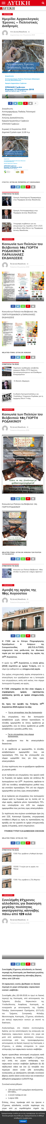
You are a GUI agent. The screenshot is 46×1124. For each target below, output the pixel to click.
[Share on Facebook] (10, 103)
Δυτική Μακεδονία (20, 32)
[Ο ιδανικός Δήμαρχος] (6, 384)
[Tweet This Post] (15, 103)
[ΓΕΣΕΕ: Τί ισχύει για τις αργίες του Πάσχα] (6, 870)
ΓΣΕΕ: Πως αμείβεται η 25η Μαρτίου (26, 880)
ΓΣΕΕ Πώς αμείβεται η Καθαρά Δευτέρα (27, 853)
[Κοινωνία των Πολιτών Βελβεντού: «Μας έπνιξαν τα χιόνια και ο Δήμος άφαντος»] (6, 573)
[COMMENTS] (35, 103)
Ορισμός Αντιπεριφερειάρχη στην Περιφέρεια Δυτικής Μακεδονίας (25, 211)
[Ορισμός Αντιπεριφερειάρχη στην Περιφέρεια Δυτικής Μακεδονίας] (6, 214)
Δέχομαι (23, 1121)
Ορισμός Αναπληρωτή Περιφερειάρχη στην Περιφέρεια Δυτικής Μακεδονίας (27, 198)
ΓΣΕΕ (25, 838)
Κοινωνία (27, 352)
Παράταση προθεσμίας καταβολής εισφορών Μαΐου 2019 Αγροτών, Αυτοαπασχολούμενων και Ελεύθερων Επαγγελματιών (27, 371)
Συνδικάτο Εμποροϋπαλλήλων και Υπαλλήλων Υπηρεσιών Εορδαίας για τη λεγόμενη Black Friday (28, 396)
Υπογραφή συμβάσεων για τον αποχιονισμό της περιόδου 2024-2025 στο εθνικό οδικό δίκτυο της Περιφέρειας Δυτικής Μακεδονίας (28, 227)
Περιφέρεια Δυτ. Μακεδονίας (29, 182)
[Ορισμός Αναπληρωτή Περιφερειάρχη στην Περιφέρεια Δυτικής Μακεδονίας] (6, 201)
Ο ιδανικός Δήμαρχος (21, 381)
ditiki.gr (13, 182)
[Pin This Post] (25, 103)
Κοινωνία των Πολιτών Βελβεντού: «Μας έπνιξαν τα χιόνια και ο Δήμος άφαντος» (28, 571)
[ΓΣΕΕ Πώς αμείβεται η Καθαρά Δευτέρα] (6, 857)
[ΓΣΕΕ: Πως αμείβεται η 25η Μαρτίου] (6, 883)
